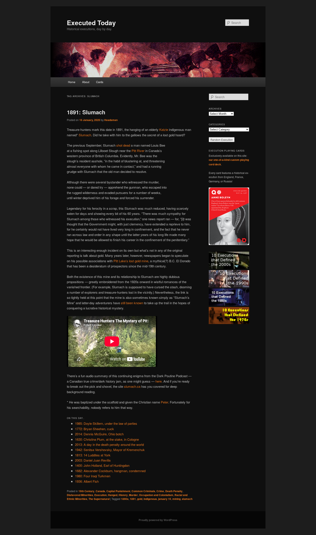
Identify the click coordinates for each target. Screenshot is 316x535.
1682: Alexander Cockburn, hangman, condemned (110, 470)
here (158, 381)
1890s (125, 499)
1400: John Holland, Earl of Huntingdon (102, 465)
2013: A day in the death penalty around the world (109, 444)
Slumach (85, 135)
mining (176, 499)
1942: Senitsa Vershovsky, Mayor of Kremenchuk (110, 449)
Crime (160, 491)
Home (71, 82)
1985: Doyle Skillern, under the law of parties (106, 423)
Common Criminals (143, 491)
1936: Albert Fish (87, 481)
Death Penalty (174, 491)
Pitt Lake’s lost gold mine (131, 261)
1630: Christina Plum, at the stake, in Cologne (107, 439)
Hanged (112, 495)
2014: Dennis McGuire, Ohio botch (99, 434)
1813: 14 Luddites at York (92, 455)
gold (139, 499)
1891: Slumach (86, 112)
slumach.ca (132, 386)
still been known (132, 303)
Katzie (163, 129)
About (85, 82)
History (123, 495)
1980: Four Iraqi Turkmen (92, 476)
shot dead (123, 145)
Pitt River (138, 150)
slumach (187, 499)
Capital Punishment (118, 491)
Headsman (111, 120)
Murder (133, 495)
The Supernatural (99, 499)
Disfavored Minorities (80, 495)
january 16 (164, 499)
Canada (100, 491)
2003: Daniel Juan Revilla (92, 460)
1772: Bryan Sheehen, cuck (94, 428)
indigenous (150, 499)
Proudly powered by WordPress (158, 520)
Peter (164, 402)
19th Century (86, 491)
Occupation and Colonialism (156, 495)
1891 (133, 499)
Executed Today (91, 22)
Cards (99, 82)
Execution (100, 495)
